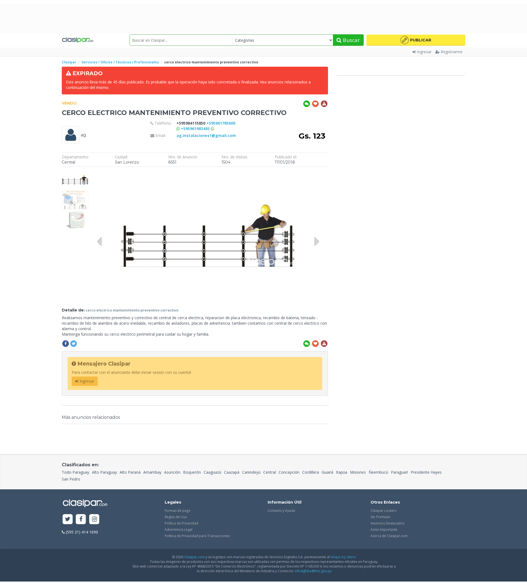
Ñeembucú (378, 472)
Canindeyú (251, 472)
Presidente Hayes (426, 472)
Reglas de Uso (176, 517)
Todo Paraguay (75, 472)
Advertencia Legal (178, 529)
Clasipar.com (194, 557)
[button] (415, 40)
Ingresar (424, 51)
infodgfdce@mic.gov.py (313, 571)
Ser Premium (380, 517)
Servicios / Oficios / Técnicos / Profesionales (120, 62)
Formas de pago (177, 510)
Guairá (327, 472)
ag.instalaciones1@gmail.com (206, 135)
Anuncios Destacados (387, 523)
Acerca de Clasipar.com (389, 536)
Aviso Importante (384, 529)
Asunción (172, 472)
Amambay (152, 472)
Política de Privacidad (181, 523)
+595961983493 (196, 128)
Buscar (350, 40)
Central (269, 472)
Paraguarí (399, 472)
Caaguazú (212, 472)
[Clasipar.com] (77, 40)
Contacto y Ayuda (281, 510)
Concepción (289, 472)
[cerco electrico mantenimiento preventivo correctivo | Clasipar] (75, 172)
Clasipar (69, 62)
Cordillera (310, 472)
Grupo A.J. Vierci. (343, 557)
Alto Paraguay (104, 472)
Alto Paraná (130, 472)
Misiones (358, 472)
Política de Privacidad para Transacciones (197, 536)
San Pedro (71, 479)
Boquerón (192, 472)
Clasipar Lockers (383, 510)
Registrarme (451, 51)
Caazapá (231, 472)
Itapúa (341, 472)
